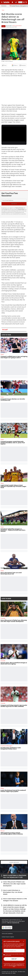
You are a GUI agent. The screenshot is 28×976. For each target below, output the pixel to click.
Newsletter (23, 65)
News (3, 26)
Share (5, 65)
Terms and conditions (7, 933)
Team (3, 10)
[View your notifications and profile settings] (12, 2)
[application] (14, 134)
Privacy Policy (19, 964)
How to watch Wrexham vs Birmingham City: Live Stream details (12, 892)
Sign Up (14, 959)
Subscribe (20, 2)
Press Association (17, 25)
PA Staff (9, 25)
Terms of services (19, 208)
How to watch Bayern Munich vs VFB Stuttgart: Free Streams (15, 899)
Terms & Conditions (12, 965)
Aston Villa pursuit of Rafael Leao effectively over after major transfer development (14, 883)
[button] (2, 2)
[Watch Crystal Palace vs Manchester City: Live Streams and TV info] (14, 872)
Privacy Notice (21, 209)
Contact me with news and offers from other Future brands (14, 954)
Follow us (16, 65)
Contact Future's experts (8, 937)
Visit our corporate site (13, 922)
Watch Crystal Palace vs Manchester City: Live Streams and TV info (14, 876)
